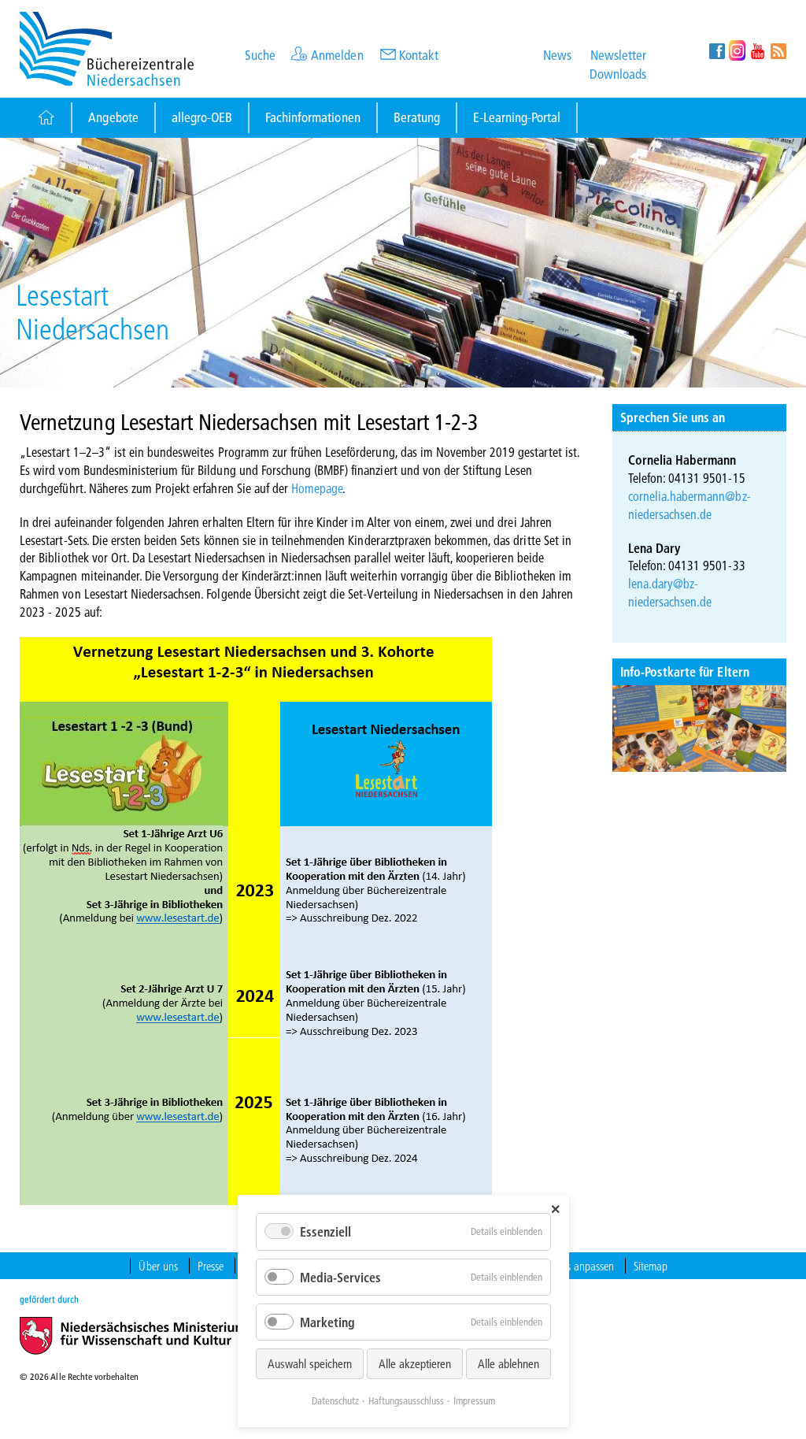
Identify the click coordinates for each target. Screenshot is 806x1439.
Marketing (327, 1322)
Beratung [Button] (417, 117)
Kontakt (418, 54)
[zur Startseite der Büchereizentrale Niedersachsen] (107, 47)
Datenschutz (335, 1400)
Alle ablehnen (508, 1363)
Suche (260, 54)
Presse (211, 1266)
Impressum (474, 1400)
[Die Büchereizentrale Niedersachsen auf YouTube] (757, 50)
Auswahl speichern (310, 1363)
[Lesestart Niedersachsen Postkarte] (699, 728)
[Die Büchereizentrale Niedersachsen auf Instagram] (737, 50)
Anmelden (337, 54)
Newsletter (618, 54)
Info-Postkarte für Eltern (684, 671)
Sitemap (650, 1266)
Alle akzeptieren (415, 1363)
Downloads (618, 73)
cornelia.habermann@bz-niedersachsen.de (689, 505)
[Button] (45, 117)
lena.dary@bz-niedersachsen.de (670, 592)
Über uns (158, 1266)
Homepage (316, 488)
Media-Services (340, 1277)
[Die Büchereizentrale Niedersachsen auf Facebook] (716, 50)
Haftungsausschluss (406, 1400)
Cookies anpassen (576, 1266)
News (557, 54)
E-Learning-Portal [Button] (517, 117)
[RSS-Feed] (778, 50)
